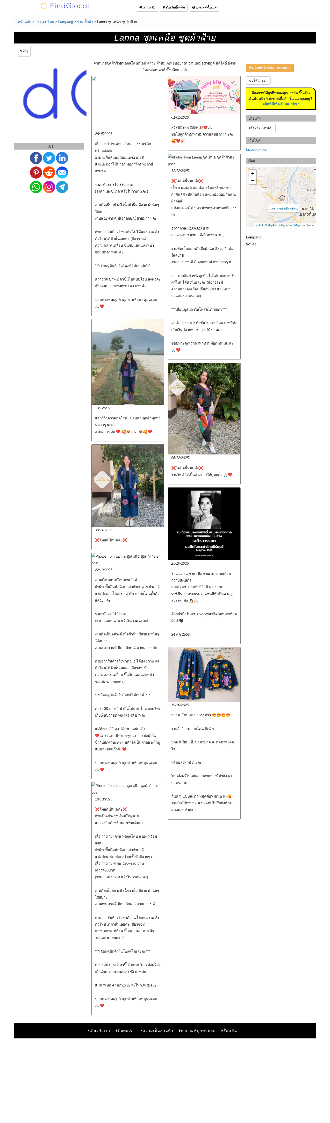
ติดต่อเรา (126, 1031)
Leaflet (259, 225)
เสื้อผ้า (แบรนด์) (261, 128)
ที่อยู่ (25, 51)
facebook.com (257, 149)
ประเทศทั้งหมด (205, 7)
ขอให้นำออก (258, 80)
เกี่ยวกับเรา (100, 1031)
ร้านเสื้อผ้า (85, 22)
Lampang (65, 22)
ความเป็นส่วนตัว (158, 1031)
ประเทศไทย (44, 22)
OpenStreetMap (290, 225)
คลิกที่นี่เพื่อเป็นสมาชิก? (280, 104)
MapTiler (273, 225)
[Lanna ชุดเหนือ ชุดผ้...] (282, 198)
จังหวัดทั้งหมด (175, 7)
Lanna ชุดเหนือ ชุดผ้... (284, 208)
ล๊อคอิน (230, 1031)
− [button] (252, 181)
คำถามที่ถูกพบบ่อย (198, 1031)
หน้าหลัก (148, 7)
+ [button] (252, 173)
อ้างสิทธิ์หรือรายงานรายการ (270, 68)
